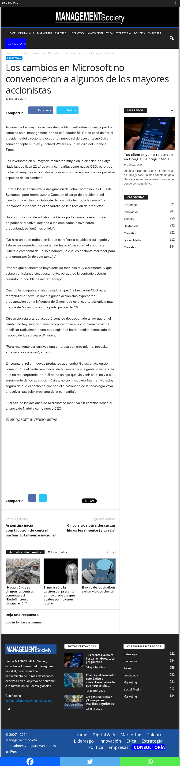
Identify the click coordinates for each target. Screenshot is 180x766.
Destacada (131, 226)
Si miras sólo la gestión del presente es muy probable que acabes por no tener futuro (59, 595)
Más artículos (57, 552)
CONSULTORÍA (17, 43)
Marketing (44, 33)
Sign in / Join (9, 3)
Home (11, 33)
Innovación (95, 33)
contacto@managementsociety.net (28, 700)
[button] (171, 38)
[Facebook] (175, 3)
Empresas (154, 33)
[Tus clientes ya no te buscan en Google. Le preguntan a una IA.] (149, 133)
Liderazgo (76, 33)
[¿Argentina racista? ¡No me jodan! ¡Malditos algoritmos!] (73, 702)
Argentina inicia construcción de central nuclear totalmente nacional (31, 530)
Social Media (132, 240)
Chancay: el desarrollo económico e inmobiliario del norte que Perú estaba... (100, 680)
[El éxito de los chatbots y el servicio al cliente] (99, 571)
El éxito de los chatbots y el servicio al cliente (99, 589)
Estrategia (123, 33)
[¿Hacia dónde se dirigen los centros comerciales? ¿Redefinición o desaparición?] (23, 571)
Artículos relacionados (25, 552)
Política (139, 33)
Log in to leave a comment (25, 622)
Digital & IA (26, 33)
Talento (61, 33)
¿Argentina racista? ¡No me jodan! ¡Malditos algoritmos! (100, 700)
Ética (109, 33)
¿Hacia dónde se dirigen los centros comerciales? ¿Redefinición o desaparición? (20, 595)
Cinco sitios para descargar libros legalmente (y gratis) (91, 527)
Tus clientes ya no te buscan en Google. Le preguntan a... (148, 156)
